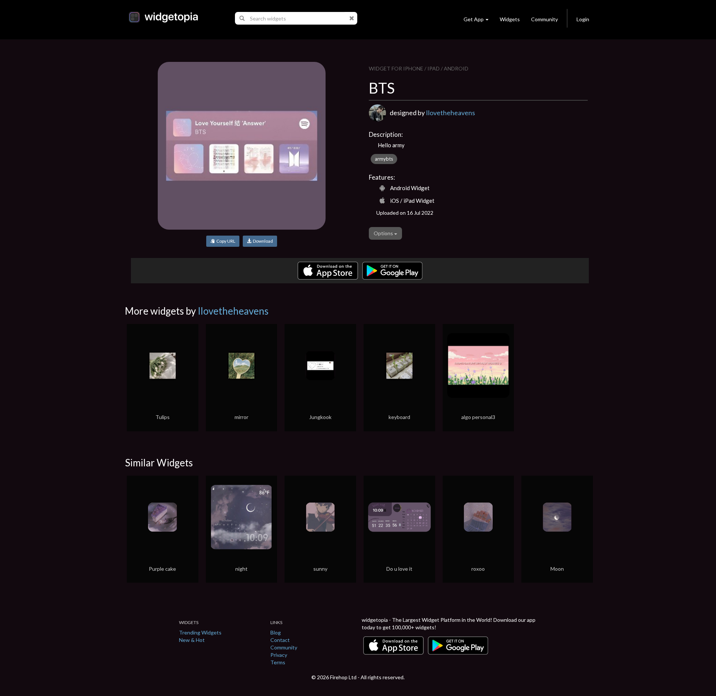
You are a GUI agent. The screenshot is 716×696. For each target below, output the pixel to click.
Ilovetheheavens (450, 112)
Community (544, 19)
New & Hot (192, 640)
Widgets (510, 19)
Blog (275, 632)
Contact (280, 640)
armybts (384, 159)
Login (583, 19)
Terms (277, 662)
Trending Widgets (200, 632)
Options (384, 233)
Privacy (278, 655)
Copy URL (225, 241)
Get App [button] (474, 19)
